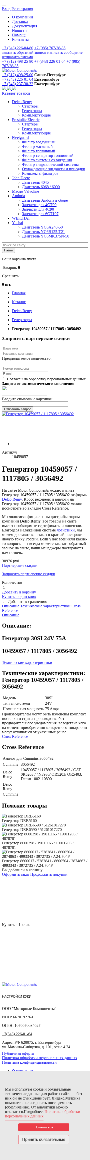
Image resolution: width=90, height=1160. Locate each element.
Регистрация (22, 8)
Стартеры (30, 106)
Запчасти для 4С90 (38, 209)
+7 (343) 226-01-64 (50, 61)
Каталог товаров (16, 93)
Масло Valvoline (25, 191)
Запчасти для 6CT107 (40, 214)
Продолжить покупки (49, 874)
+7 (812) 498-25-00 (17, 75)
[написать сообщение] (9, 89)
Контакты (20, 39)
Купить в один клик (19, 596)
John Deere (21, 178)
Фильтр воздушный (39, 142)
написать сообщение (64, 52)
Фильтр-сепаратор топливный (48, 155)
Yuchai (17, 223)
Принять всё (43, 1127)
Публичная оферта (18, 1053)
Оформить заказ (15, 874)
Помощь (19, 35)
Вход (6, 8)
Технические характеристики (45, 606)
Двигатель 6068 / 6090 (41, 187)
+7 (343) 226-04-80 (17, 48)
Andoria (18, 196)
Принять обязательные (43, 1139)
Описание (10, 606)
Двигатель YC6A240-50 (42, 227)
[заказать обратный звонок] (4, 89)
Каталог (19, 302)
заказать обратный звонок (24, 52)
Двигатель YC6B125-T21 (43, 232)
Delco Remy (22, 102)
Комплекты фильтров (40, 173)
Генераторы (32, 111)
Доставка (20, 21)
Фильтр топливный (38, 151)
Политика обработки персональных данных (39, 1058)
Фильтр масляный (37, 146)
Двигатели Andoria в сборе (45, 200)
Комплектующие (36, 115)
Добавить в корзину (19, 592)
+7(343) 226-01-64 (17, 1034)
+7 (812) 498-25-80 (17, 61)
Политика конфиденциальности (29, 1062)
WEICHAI (21, 218)
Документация (24, 26)
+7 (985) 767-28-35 (50, 48)
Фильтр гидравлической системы (50, 164)
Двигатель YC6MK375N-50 (45, 236)
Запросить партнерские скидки (28, 574)
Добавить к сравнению (27, 601)
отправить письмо (17, 57)
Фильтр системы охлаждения (47, 160)
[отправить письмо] (14, 89)
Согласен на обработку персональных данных (46, 379)
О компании (22, 17)
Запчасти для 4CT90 (39, 205)
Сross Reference (15, 736)
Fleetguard (20, 137)
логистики (66, 530)
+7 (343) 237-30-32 (17, 84)
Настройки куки (16, 996)
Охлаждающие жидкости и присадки (53, 169)
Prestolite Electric (26, 119)
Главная (19, 293)
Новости (19, 30)
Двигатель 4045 (35, 182)
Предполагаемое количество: (27, 358)
